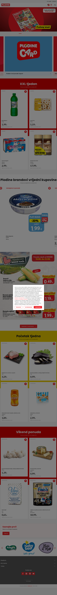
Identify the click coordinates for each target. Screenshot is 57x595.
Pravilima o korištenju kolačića (21, 299)
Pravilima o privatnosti (19, 297)
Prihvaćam (38, 307)
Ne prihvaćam (28, 307)
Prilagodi (18, 307)
